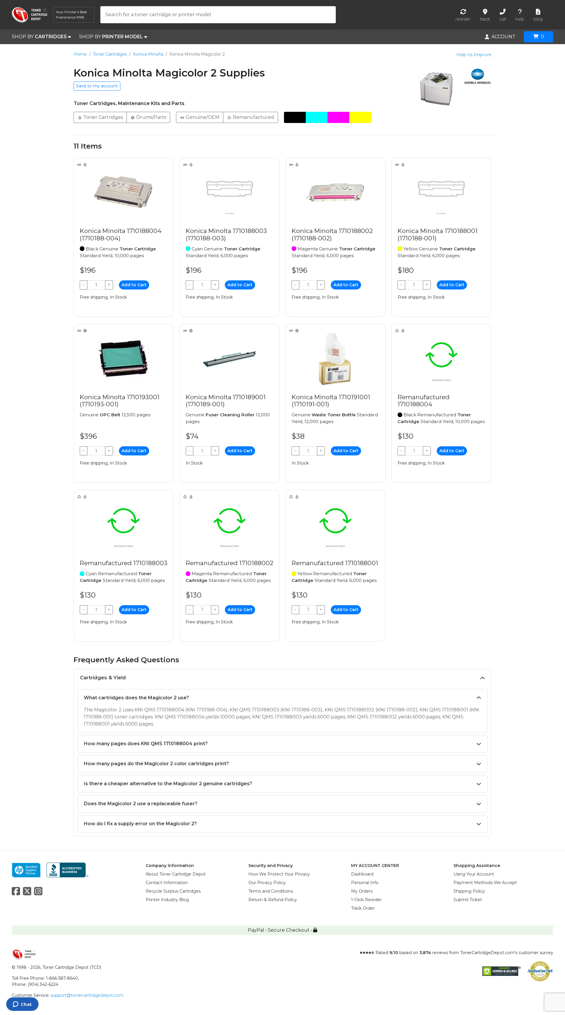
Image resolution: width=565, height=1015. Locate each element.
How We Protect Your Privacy (279, 874)
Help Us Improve (473, 54)
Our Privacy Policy (267, 882)
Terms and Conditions (270, 891)
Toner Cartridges (110, 54)
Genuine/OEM (202, 117)
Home (80, 54)
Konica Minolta (148, 54)
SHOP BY (39, 36)
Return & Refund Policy (272, 899)
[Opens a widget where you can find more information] (22, 1004)
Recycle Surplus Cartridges (173, 891)
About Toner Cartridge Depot (176, 874)
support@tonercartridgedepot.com (87, 995)
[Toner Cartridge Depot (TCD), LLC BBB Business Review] (67, 869)
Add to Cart (134, 284)
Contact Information (167, 882)
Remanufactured (253, 117)
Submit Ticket (467, 899)
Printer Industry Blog (167, 899)
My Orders (362, 891)
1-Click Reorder (366, 899)
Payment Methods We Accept (485, 882)
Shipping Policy (469, 891)
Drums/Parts (150, 117)
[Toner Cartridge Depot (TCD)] (29, 15)
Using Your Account (473, 874)
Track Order (363, 908)
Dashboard (362, 874)
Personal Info (364, 882)
